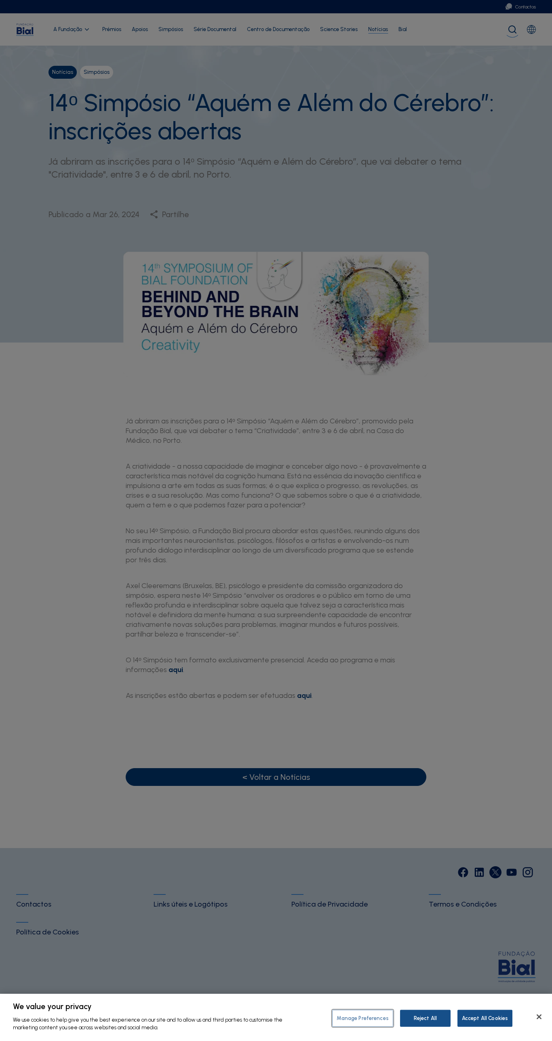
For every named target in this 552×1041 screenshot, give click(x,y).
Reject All (425, 1018)
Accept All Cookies (485, 1018)
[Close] (539, 1017)
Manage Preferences (362, 1018)
